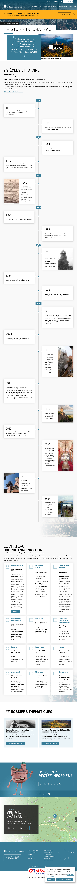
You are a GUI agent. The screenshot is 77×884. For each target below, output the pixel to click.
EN (47, 1)
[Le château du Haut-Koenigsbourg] (4, 23)
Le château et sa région (50, 6)
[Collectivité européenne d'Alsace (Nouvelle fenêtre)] (38, 871)
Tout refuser (60, 879)
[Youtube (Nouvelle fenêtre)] (44, 793)
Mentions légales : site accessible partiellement (48, 852)
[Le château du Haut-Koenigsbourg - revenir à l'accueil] (15, 6)
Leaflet (76, 841)
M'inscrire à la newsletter (52, 784)
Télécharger (16, 743)
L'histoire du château (36, 6)
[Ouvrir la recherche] (61, 1)
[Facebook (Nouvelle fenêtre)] (39, 793)
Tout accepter (51, 879)
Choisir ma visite (62, 6)
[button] (55, 816)
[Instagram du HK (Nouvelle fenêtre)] (48, 793)
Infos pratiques (73, 6)
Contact (56, 1)
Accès (12, 828)
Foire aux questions (49, 860)
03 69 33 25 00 (13, 857)
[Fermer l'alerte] (74, 14)
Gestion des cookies (49, 856)
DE (49, 1)
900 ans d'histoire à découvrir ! (13, 92)
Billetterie (70, 1)
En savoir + (15, 611)
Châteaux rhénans (33, 850)
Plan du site (47, 858)
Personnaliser (68, 879)
